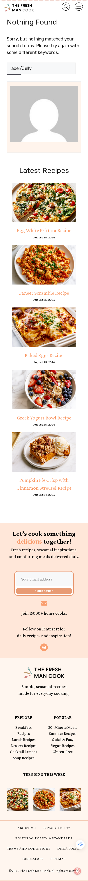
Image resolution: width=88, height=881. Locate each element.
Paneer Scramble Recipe (44, 293)
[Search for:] (41, 68)
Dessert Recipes (23, 745)
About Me (27, 828)
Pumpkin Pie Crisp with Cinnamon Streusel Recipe (44, 484)
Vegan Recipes (62, 745)
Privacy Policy (56, 828)
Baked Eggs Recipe (44, 355)
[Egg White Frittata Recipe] (44, 202)
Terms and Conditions (29, 848)
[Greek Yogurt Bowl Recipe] (44, 389)
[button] (63, 6)
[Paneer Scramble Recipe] (44, 265)
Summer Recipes (62, 733)
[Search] (14, 80)
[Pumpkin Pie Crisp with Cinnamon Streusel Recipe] (44, 452)
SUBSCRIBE (44, 591)
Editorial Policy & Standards (43, 838)
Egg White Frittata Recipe (44, 230)
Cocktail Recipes (23, 751)
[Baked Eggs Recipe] (44, 327)
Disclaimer (33, 859)
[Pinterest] (44, 647)
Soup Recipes (23, 757)
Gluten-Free (63, 751)
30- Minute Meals (62, 727)
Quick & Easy (63, 739)
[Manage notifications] (77, 871)
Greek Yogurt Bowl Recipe (44, 418)
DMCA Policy (69, 848)
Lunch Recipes (23, 739)
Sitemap (58, 859)
